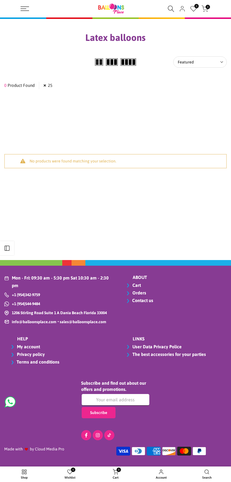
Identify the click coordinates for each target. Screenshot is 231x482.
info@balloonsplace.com (34, 322)
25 (50, 85)
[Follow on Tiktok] (109, 435)
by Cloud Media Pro (47, 449)
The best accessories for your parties (168, 354)
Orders (138, 292)
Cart (136, 285)
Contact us (142, 300)
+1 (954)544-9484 (26, 303)
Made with (13, 449)
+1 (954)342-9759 (26, 294)
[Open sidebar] (7, 248)
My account (28, 346)
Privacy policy (30, 354)
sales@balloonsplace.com (82, 322)
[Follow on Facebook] (86, 435)
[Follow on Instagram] (98, 435)
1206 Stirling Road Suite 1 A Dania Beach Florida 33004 (59, 313)
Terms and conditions (38, 361)
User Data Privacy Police (156, 346)
